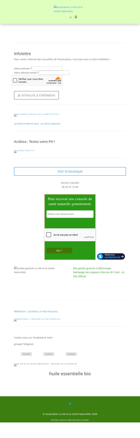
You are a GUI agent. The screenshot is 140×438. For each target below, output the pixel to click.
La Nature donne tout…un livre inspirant (37, 123)
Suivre (26, 354)
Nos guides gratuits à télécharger (92, 268)
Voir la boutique (70, 171)
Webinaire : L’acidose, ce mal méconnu (36, 311)
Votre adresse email (26, 72)
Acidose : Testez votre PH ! (34, 141)
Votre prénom (23, 68)
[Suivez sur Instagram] (61, 354)
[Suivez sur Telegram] (39, 354)
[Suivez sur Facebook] (16, 354)
